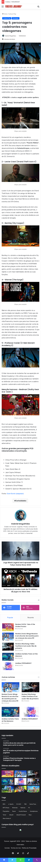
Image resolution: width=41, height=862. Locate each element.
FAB (25, 804)
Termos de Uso (16, 848)
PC (29, 807)
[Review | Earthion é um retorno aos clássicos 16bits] (21, 789)
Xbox (30, 815)
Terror (4, 815)
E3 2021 (18, 804)
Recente (31, 618)
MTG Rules (6, 807)
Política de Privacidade (29, 848)
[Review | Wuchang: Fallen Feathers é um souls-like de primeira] (8, 647)
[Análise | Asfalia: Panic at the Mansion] (8, 657)
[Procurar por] (38, 7)
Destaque (15, 18)
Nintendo (15, 807)
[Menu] (3, 7)
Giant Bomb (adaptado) (15, 494)
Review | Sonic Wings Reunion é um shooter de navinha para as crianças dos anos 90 (26, 636)
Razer (14, 811)
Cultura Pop (12, 14)
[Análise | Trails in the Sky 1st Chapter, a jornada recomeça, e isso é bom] (8, 789)
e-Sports (10, 804)
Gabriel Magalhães (10, 36)
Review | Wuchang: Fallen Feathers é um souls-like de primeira (25, 646)
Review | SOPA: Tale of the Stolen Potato (25, 625)
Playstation (6, 811)
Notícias (22, 807)
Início (5, 14)
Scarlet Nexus (23, 811)
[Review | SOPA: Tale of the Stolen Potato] (8, 627)
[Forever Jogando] (13, 6)
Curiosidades (20, 501)
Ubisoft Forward (21, 815)
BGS (4, 804)
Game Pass (32, 804)
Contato (7, 848)
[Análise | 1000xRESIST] (8, 666)
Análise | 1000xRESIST (23, 663)
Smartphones (34, 811)
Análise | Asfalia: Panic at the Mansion (10, 720)
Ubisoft (11, 815)
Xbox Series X (7, 818)
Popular (10, 618)
